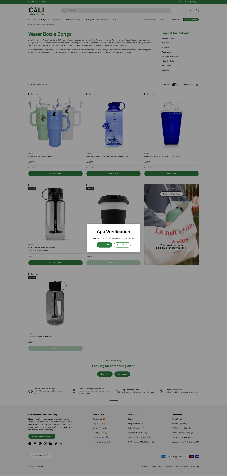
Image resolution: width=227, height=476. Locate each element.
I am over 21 (104, 245)
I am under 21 (122, 245)
